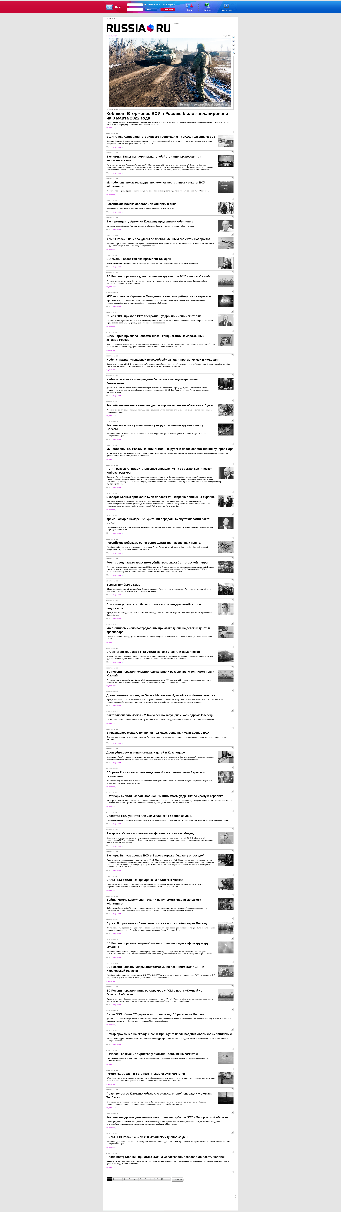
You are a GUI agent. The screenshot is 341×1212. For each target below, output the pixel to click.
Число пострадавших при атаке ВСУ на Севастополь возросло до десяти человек (165, 1157)
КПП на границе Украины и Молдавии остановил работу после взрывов (158, 296)
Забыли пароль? (168, 5)
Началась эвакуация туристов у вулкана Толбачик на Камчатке (152, 1054)
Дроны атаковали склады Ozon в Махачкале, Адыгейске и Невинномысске (160, 695)
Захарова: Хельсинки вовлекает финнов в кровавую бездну (150, 833)
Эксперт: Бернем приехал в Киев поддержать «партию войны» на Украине (160, 497)
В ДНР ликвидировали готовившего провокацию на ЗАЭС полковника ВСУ (161, 136)
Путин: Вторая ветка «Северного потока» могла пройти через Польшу (156, 923)
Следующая (178, 1179)
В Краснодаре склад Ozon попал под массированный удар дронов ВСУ (157, 732)
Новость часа (111, 36)
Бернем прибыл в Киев (123, 584)
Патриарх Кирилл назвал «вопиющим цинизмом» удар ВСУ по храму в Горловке (164, 796)
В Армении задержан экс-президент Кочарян (138, 259)
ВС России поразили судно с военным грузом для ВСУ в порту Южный (158, 276)
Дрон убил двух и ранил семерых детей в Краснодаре (145, 752)
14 (109, 147)
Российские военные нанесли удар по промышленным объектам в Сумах (160, 405)
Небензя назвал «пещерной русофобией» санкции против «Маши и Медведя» (162, 359)
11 (162, 1179)
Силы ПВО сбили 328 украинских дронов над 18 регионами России (155, 1014)
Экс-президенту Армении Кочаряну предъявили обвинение (149, 221)
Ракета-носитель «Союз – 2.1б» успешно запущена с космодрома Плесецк (159, 715)
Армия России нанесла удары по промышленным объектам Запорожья (158, 239)
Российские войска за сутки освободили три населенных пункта (153, 542)
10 (157, 1179)
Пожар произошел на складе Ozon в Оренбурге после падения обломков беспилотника (169, 1034)
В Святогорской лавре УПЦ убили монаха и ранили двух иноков (153, 651)
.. (166, 1179)
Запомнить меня (153, 5)
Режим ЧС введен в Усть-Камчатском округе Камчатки (145, 1073)
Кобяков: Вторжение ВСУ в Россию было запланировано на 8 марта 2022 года (167, 115)
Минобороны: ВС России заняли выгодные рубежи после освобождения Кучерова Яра (169, 449)
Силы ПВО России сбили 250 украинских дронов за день (147, 1137)
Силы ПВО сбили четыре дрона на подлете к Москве (144, 879)
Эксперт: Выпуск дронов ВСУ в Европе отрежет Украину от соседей (155, 855)
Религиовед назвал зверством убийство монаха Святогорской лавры (157, 562)
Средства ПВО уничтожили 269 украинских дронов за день (149, 815)
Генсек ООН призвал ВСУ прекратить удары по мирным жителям (153, 316)
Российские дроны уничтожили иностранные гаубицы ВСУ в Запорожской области (167, 1117)
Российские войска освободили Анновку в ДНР (141, 204)
